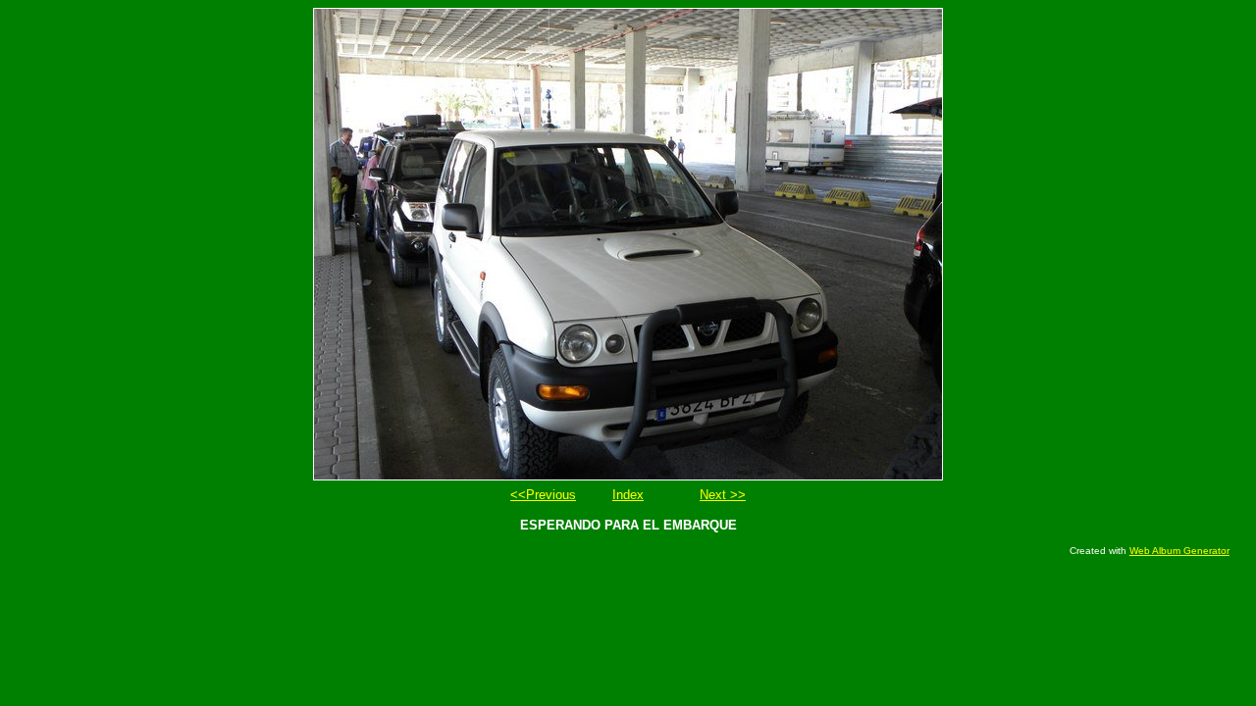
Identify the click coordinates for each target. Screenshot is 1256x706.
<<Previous (543, 494)
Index (628, 494)
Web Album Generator (1179, 550)
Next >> (723, 494)
